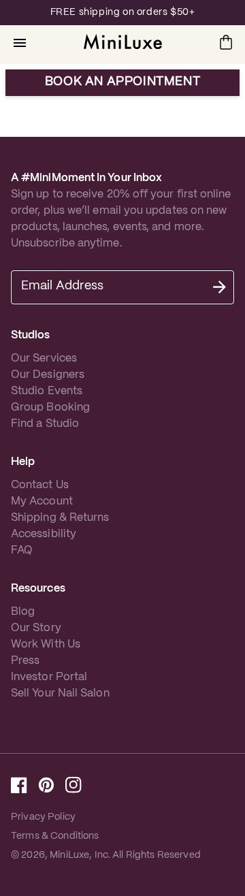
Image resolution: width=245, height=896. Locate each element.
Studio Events (46, 391)
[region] (122, 12)
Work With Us (45, 644)
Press (25, 661)
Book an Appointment (122, 82)
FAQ (22, 550)
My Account (42, 501)
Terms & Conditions (55, 836)
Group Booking (50, 407)
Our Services (44, 358)
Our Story (36, 628)
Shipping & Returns (60, 518)
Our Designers (47, 375)
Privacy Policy (43, 817)
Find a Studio (45, 424)
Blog (23, 612)
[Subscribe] (219, 287)
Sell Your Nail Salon (60, 693)
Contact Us (40, 485)
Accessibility (43, 534)
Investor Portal (49, 677)
